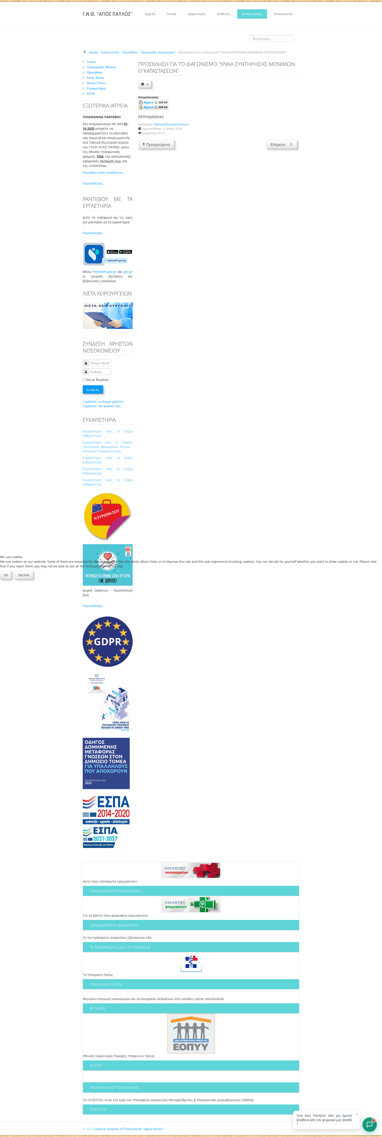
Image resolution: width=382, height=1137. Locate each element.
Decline (23, 575)
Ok (6, 575)
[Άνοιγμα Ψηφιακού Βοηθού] (370, 1125)
